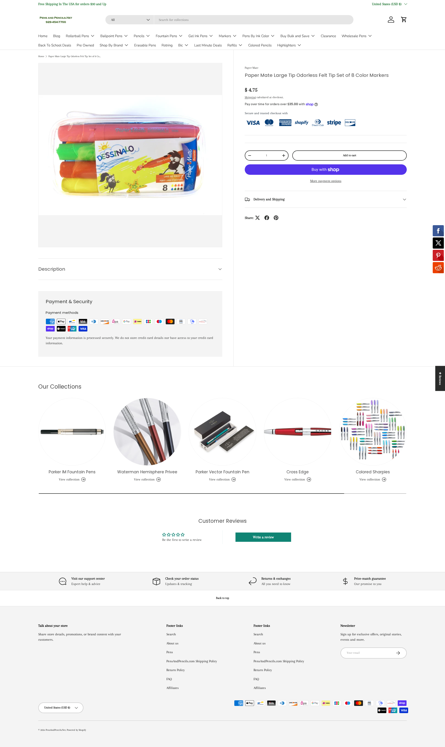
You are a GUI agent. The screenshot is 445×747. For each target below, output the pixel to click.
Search (171, 634)
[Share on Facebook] (266, 217)
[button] (404, 19)
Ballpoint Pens (111, 36)
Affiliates (172, 688)
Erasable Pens (145, 45)
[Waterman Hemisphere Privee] (147, 431)
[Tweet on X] (257, 217)
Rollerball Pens (77, 36)
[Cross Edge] (297, 431)
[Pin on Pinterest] (276, 217)
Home (43, 36)
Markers (225, 36)
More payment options (325, 181)
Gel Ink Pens (197, 36)
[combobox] (229, 19)
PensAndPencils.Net (56, 729)
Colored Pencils (260, 45)
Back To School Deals (54, 45)
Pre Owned (85, 45)
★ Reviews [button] (440, 378)
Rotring (167, 45)
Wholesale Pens (354, 36)
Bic (180, 45)
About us (172, 643)
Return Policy (175, 670)
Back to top (222, 598)
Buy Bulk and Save (294, 36)
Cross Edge (297, 472)
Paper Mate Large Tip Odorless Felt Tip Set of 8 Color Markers (74, 56)
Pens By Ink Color (255, 36)
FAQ (169, 679)
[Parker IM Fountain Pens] (72, 431)
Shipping (250, 97)
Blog (56, 36)
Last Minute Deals (208, 45)
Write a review (263, 537)
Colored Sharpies (373, 472)
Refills (232, 45)
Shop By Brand (111, 45)
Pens (169, 652)
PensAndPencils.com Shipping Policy (191, 661)
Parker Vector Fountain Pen (222, 472)
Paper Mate (251, 67)
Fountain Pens (166, 36)
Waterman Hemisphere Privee (147, 472)
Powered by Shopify (76, 729)
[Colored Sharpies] (373, 431)
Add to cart (349, 155)
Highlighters (286, 45)
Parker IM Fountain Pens (72, 472)
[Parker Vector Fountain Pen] (222, 431)
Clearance (328, 36)
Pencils (139, 36)
